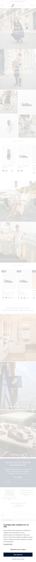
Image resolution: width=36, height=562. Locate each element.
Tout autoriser (18, 554)
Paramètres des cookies (18, 549)
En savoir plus (8, 544)
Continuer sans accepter (18, 559)
